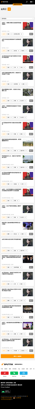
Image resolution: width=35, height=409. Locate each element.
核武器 (15, 50)
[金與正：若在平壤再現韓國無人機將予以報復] (28, 209)
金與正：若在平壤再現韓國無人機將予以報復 (11, 206)
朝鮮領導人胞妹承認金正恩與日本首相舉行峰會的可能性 (11, 290)
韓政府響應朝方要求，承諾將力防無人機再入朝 (11, 90)
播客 (27, 369)
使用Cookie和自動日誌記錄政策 (9, 385)
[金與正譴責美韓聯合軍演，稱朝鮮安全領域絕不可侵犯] (28, 76)
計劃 (22, 184)
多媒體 (23, 369)
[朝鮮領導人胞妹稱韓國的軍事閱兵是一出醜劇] (28, 226)
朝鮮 (8, 34)
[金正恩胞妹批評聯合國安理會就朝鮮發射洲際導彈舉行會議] (28, 309)
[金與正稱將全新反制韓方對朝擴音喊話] (28, 242)
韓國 (15, 100)
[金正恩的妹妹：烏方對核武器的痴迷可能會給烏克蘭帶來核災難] (28, 342)
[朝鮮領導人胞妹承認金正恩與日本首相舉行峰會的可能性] (28, 292)
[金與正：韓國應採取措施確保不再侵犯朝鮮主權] (28, 109)
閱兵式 (15, 234)
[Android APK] (5, 392)
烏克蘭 (15, 350)
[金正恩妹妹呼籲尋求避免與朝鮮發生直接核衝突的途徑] (28, 176)
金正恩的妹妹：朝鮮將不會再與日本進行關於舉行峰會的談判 (11, 273)
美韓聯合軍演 (17, 34)
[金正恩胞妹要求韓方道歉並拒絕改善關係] (28, 126)
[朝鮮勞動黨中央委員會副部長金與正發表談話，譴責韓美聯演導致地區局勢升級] (28, 259)
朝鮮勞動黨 (16, 267)
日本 (15, 67)
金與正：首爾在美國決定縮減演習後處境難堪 (11, 23)
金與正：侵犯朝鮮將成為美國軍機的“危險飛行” (12, 323)
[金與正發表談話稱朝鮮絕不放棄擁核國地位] (28, 42)
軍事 (21, 334)
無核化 (22, 50)
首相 (21, 67)
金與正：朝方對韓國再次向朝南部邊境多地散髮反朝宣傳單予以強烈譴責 (11, 190)
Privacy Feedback (5, 387)
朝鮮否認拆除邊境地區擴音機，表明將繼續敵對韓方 (11, 140)
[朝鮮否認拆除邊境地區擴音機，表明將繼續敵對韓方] (28, 142)
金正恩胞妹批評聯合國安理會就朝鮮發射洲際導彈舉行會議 (11, 306)
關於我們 (3, 382)
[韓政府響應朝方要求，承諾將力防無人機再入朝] (28, 92)
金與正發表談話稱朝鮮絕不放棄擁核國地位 (11, 40)
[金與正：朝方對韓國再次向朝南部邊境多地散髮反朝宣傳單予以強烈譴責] (28, 192)
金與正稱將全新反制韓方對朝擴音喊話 (11, 239)
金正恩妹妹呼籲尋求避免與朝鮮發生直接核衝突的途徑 (11, 173)
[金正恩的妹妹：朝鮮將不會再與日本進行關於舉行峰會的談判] (28, 276)
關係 (21, 134)
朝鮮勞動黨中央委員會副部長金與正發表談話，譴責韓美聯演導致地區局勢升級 (11, 257)
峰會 (21, 284)
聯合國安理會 (17, 317)
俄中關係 (14, 369)
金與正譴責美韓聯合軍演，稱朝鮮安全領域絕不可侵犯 (11, 73)
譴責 (23, 84)
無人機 (22, 100)
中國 (2, 369)
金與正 (4, 9)
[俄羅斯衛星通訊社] (5, 2)
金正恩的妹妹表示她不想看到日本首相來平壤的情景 (11, 56)
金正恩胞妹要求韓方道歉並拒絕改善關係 (11, 123)
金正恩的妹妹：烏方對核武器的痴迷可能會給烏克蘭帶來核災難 (11, 340)
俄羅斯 (5, 369)
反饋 (15, 382)
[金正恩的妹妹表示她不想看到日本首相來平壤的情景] (28, 59)
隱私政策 (20, 385)
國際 (8, 234)
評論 (19, 369)
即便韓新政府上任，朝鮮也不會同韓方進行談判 (11, 156)
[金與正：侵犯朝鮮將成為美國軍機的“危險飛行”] (28, 326)
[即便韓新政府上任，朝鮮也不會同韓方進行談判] (28, 159)
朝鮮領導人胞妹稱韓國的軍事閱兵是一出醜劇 (11, 223)
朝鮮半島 (22, 150)
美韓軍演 (16, 84)
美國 (15, 334)
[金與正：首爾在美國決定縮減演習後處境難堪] (28, 26)
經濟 (31, 369)
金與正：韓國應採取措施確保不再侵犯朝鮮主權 (11, 106)
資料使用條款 (9, 382)
